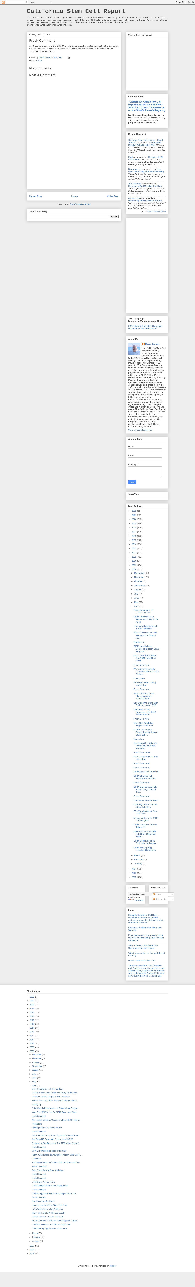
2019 (134, 523)
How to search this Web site (141, 960)
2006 (134, 873)
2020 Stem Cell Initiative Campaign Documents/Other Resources (145, 327)
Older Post (113, 196)
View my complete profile (140, 430)
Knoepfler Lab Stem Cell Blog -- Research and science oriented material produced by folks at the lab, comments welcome (146, 919)
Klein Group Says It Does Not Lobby (146, 757)
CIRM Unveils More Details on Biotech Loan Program (146, 649)
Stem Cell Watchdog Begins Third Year (143, 724)
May (136, 602)
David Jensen (152, 344)
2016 (134, 536)
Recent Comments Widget (156, 211)
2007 (134, 869)
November (139, 577)
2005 (134, 877)
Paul (130, 157)
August (138, 589)
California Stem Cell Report (76, 11)
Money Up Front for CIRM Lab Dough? (146, 819)
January (138, 863)
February (139, 859)
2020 (134, 519)
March (137, 855)
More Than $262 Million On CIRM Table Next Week (145, 658)
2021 (134, 515)
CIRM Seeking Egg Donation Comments (145, 848)
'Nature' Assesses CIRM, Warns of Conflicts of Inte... (145, 635)
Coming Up (139, 642)
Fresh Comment (141, 665)
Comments (160, 899)
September (139, 585)
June (137, 598)
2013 (134, 548)
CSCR (39, 60)
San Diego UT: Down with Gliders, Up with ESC (146, 704)
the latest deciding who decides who (144, 143)
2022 (134, 511)
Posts (158, 894)
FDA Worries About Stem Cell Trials (47, 1209)
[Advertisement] (74, 168)
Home (74, 196)
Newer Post (35, 196)
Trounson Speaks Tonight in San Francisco (146, 627)
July (136, 594)
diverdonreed (134, 169)
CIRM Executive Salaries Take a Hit (47, 1217)
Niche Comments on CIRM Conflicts (143, 611)
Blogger (112, 1266)
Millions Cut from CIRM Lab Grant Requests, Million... (145, 834)
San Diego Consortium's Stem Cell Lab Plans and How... (145, 746)
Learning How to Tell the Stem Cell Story (145, 805)
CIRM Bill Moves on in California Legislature (145, 842)
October (138, 581)
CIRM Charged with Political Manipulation (145, 777)
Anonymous (134, 198)
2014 (134, 544)
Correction (139, 739)
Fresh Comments (142, 752)
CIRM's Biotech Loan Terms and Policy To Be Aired (146, 619)
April (136, 606)
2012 (134, 552)
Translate (138, 900)
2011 (134, 557)
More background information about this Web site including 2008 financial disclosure (146, 938)
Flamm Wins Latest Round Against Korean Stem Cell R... (146, 732)
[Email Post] (69, 57)
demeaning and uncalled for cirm (145, 186)
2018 (134, 527)
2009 (134, 565)
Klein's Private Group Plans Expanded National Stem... (144, 696)
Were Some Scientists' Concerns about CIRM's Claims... (146, 671)
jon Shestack (134, 183)
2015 (134, 540)
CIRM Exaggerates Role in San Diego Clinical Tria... (145, 789)
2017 (134, 531)
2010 (134, 561)
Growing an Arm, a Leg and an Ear (145, 683)
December (139, 573)
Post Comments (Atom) (80, 204)
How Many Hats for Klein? (146, 800)
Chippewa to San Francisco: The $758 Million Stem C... (145, 712)
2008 (134, 569)
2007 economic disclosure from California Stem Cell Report (143, 946)
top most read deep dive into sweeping (146, 170)
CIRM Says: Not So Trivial (146, 771)
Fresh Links (139, 678)
